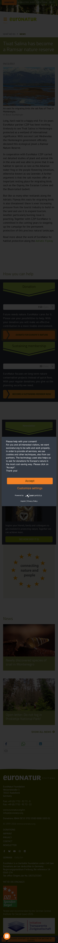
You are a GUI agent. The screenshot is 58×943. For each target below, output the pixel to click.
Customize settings (29, 488)
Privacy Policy (32, 501)
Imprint (23, 501)
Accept (29, 480)
